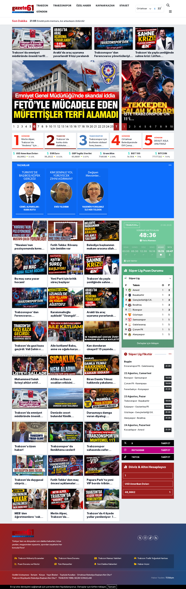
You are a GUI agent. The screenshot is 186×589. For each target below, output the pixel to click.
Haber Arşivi (143, 564)
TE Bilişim (170, 578)
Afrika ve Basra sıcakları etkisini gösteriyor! (61, 381)
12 (58, 126)
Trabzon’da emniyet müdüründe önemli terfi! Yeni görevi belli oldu (29, 414)
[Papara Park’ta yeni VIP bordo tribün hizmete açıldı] (101, 465)
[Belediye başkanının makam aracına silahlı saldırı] (101, 231)
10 (50, 126)
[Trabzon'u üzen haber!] (29, 432)
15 (71, 126)
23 (103, 126)
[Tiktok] (150, 537)
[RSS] (155, 537)
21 (95, 126)
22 (99, 126)
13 (62, 126)
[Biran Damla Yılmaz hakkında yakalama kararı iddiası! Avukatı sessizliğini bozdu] (101, 365)
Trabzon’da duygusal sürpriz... (29, 481)
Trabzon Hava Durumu (68, 558)
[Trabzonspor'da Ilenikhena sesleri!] (65, 432)
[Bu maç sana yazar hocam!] (29, 264)
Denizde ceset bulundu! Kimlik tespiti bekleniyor (63, 414)
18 (83, 126)
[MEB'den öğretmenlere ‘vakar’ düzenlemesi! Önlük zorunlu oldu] (29, 499)
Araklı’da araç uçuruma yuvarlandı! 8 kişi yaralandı (101, 314)
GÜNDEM (41, 11)
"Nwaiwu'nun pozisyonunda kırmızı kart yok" (29, 247)
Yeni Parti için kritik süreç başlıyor (63, 280)
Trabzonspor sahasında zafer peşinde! (97, 448)
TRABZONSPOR (62, 5)
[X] (140, 537)
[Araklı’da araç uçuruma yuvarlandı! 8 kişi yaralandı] (101, 298)
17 (79, 126)
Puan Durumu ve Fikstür (29, 564)
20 (91, 126)
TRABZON (42, 5)
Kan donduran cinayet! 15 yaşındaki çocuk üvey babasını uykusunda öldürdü (101, 347)
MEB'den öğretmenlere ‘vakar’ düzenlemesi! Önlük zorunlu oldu (29, 515)
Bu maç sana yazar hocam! (27, 280)
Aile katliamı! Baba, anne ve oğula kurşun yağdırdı (65, 347)
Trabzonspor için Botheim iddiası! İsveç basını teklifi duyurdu (98, 142)
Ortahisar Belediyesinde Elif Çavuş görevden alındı (130, 142)
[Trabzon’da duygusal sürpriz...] (29, 465)
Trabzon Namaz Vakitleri (109, 558)
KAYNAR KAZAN (105, 5)
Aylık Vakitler (131, 261)
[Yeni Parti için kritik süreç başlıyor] (65, 264)
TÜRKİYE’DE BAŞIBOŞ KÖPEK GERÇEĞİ (29, 175)
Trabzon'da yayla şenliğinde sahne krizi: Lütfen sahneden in (98, 280)
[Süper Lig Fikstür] (170, 354)
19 (87, 126)
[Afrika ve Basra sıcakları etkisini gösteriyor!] (65, 365)
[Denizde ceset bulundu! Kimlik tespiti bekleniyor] (65, 398)
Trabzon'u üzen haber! (25, 448)
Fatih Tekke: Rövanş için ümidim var (64, 247)
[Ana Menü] (169, 12)
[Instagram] (145, 537)
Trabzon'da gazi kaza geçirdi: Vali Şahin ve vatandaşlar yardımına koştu (29, 347)
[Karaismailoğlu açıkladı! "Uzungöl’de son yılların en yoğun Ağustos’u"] (65, 298)
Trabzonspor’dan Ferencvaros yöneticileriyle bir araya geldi (27, 314)
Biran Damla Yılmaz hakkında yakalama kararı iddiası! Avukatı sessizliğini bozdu (101, 381)
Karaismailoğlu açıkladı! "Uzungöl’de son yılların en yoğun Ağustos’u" (65, 314)
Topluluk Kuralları (67, 575)
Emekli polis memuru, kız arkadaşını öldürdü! (57, 21)
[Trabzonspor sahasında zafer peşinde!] (101, 432)
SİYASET (124, 5)
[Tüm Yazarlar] (170, 165)
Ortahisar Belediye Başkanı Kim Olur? (94, 575)
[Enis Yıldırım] (61, 192)
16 (75, 126)
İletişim (34, 575)
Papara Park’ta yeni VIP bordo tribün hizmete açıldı (100, 481)
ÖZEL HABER (83, 5)
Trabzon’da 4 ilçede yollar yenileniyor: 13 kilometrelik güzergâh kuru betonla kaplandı (101, 515)
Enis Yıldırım (61, 207)
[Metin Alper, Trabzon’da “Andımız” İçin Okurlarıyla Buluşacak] (65, 499)
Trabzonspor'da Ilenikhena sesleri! (63, 448)
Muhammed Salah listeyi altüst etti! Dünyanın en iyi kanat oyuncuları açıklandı (29, 381)
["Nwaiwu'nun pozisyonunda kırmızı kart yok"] (29, 231)
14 (66, 126)
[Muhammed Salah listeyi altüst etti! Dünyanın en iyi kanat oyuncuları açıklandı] (29, 365)
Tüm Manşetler (65, 564)
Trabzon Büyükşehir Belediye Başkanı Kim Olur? (34, 578)
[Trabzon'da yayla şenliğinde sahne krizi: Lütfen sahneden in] (101, 264)
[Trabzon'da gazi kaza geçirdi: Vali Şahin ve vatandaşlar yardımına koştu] (29, 331)
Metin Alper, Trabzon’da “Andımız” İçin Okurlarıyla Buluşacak (29, 142)
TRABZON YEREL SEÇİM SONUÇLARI (75, 578)
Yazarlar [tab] (23, 165)
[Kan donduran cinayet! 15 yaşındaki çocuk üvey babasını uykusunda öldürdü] (101, 331)
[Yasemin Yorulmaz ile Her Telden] (93, 192)
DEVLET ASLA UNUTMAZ (161, 142)
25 (111, 126)
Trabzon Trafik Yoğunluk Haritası (152, 558)
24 (107, 126)
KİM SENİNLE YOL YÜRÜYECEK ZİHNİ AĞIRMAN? (61, 175)
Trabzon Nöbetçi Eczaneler (31, 558)
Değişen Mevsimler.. (93, 174)
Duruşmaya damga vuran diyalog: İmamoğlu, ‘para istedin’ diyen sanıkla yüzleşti (101, 414)
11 (54, 126)
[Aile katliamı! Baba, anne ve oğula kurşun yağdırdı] (65, 331)
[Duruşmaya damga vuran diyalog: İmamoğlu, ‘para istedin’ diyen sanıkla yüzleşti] (101, 398)
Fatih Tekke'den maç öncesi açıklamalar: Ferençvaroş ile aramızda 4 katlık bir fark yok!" (65, 481)
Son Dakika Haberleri (107, 564)
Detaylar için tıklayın (148, 343)
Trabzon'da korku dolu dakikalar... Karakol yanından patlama (65, 142)
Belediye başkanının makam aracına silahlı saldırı (101, 247)
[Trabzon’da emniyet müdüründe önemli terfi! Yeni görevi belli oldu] (29, 398)
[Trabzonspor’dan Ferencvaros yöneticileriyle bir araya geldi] (29, 298)
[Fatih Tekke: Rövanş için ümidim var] (65, 231)
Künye (42, 575)
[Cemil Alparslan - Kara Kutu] (30, 192)
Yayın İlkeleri (52, 575)
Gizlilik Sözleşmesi (20, 575)
